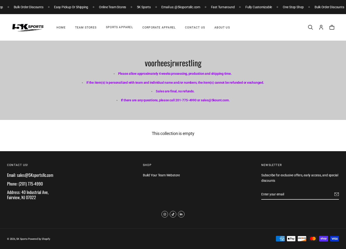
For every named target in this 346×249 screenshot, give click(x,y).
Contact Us (195, 27)
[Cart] (332, 27)
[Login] (321, 27)
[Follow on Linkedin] (181, 214)
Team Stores (86, 27)
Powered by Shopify (39, 239)
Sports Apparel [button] (119, 27)
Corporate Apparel (159, 27)
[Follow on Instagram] (164, 214)
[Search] (310, 27)
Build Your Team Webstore (161, 175)
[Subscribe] (336, 194)
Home (61, 27)
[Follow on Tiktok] (173, 214)
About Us (222, 27)
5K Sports (21, 239)
